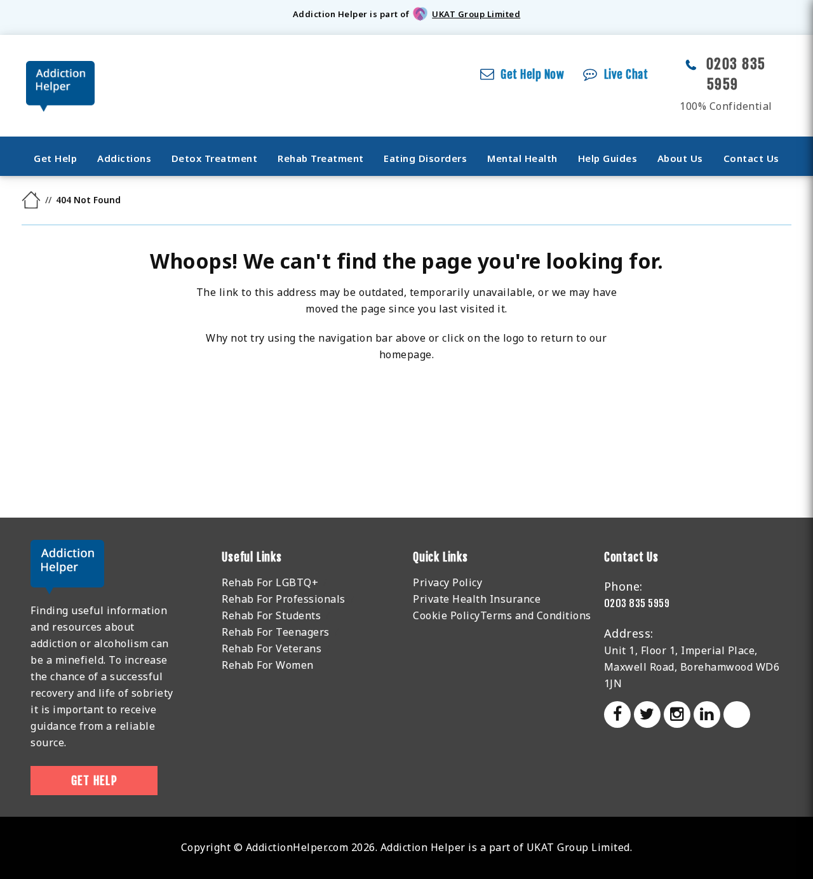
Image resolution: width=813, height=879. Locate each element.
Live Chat (626, 74)
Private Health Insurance (477, 599)
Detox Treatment (214, 158)
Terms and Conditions (535, 615)
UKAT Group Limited (476, 14)
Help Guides (608, 158)
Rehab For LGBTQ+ (270, 582)
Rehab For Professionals (284, 599)
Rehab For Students (271, 615)
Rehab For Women (268, 665)
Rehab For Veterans (271, 648)
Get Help (55, 158)
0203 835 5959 (637, 603)
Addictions (124, 158)
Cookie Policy (446, 615)
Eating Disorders (425, 158)
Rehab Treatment (321, 158)
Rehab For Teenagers (276, 632)
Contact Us (751, 158)
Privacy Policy (447, 582)
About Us (680, 158)
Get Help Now (532, 74)
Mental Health (522, 158)
